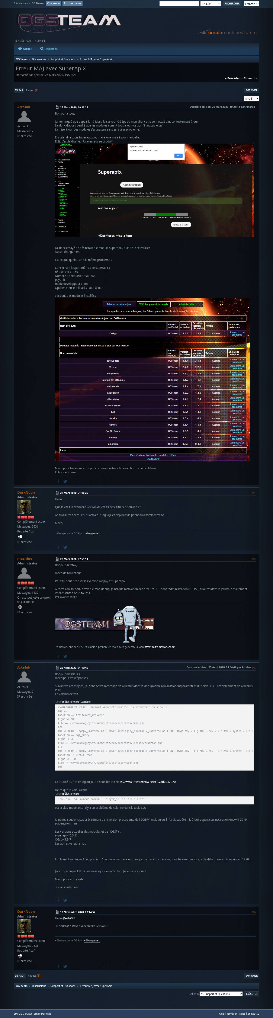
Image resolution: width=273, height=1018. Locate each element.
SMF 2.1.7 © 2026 (23, 1013)
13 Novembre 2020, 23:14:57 (77, 912)
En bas (19, 90)
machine (24, 558)
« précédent (233, 78)
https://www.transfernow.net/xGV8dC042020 (146, 782)
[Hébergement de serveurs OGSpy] (20, 537)
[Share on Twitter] (65, 481)
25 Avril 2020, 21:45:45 (74, 668)
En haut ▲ (253, 1013)
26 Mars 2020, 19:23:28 (74, 107)
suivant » (250, 78)
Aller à (194, 993)
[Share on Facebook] (58, 481)
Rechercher (51, 49)
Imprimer (252, 90)
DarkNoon (26, 492)
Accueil (27, 49)
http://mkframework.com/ (159, 647)
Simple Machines (42, 1013)
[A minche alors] (20, 607)
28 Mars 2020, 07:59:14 (74, 559)
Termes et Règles (236, 1013)
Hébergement (92, 533)
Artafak (23, 107)
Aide (221, 1013)
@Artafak (68, 918)
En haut (20, 975)
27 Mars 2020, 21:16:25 (74, 493)
